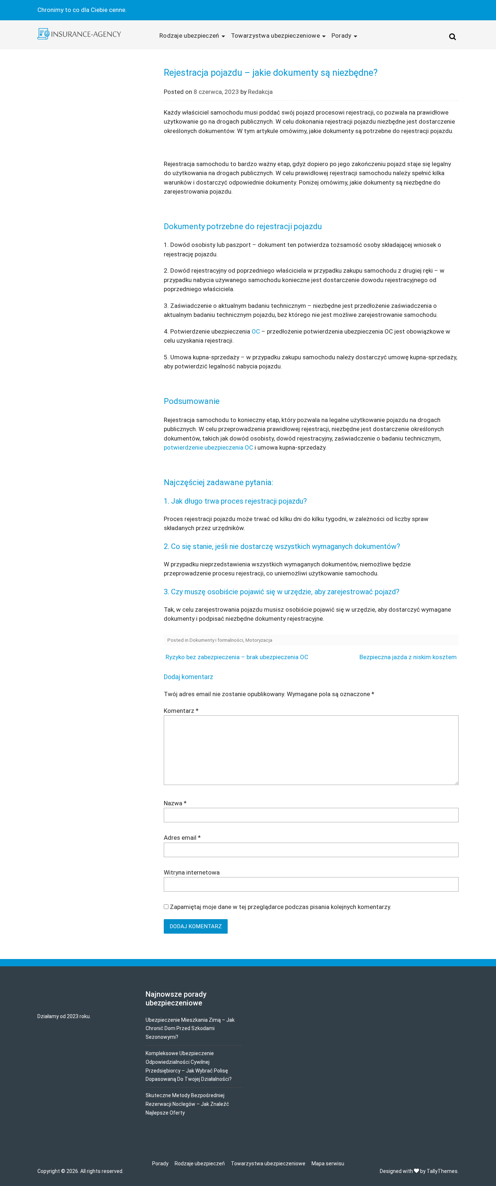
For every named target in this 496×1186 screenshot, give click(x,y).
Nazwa (175, 803)
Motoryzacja (258, 640)
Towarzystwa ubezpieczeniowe (275, 35)
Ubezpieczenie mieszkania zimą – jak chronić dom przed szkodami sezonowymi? (190, 1028)
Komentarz (181, 710)
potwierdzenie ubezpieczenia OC (208, 447)
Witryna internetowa (192, 872)
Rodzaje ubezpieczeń (189, 35)
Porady (341, 35)
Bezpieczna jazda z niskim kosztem (408, 657)
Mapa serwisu (328, 1163)
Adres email (182, 837)
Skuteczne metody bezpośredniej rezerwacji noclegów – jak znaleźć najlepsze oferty (187, 1104)
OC (256, 331)
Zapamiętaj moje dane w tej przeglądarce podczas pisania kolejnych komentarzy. (280, 906)
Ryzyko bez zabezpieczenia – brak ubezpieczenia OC (237, 657)
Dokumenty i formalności (216, 640)
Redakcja (260, 91)
